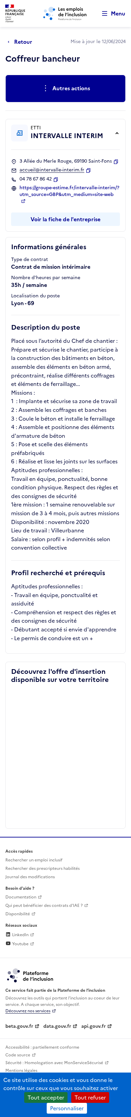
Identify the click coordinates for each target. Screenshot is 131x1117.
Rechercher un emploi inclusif (33, 860)
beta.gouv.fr (19, 1026)
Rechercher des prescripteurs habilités (42, 868)
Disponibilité (17, 914)
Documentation (20, 897)
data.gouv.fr (57, 1026)
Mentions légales (21, 1070)
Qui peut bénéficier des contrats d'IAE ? (44, 905)
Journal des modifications (30, 877)
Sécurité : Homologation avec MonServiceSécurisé (54, 1063)
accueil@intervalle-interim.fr (51, 170)
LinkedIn (20, 935)
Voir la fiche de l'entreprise (65, 219)
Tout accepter (46, 1097)
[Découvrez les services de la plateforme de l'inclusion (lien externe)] (30, 975)
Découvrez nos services (27, 1011)
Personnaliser (67, 1108)
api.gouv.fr (93, 1026)
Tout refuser (90, 1097)
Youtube (20, 944)
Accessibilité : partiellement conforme (42, 1047)
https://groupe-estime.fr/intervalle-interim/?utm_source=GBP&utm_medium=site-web (69, 191)
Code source (17, 1055)
